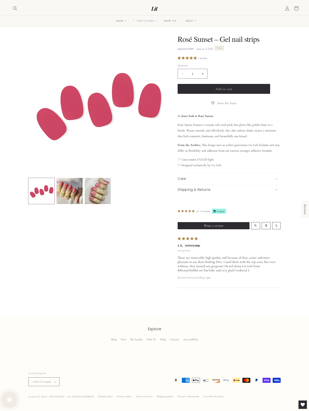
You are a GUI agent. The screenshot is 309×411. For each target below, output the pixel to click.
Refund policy (105, 396)
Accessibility (190, 339)
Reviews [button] (305, 209)
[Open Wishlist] (302, 404)
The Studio (136, 339)
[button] (15, 8)
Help (163, 339)
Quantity (183, 65)
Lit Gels (41, 396)
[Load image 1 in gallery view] (41, 191)
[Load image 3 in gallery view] (98, 191)
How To (151, 339)
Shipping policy (165, 396)
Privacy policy (124, 396)
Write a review (213, 226)
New (123, 339)
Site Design (57, 396)
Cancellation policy (213, 396)
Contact (174, 339)
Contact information (188, 396)
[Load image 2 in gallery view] (70, 191)
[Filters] (266, 225)
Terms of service (144, 396)
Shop (114, 339)
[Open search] (255, 225)
